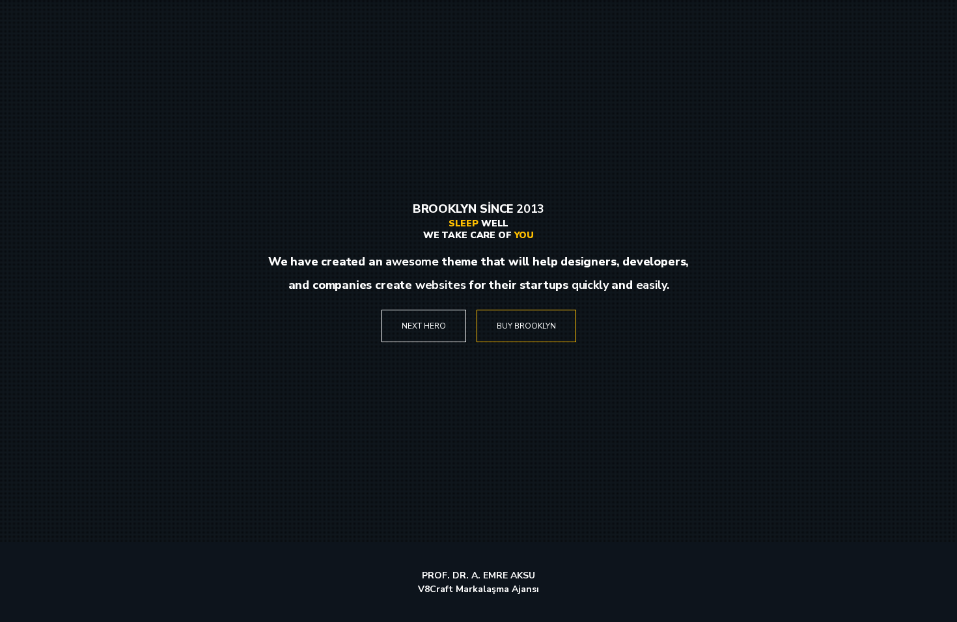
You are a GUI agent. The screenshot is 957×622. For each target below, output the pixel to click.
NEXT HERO (424, 326)
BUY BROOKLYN (526, 326)
